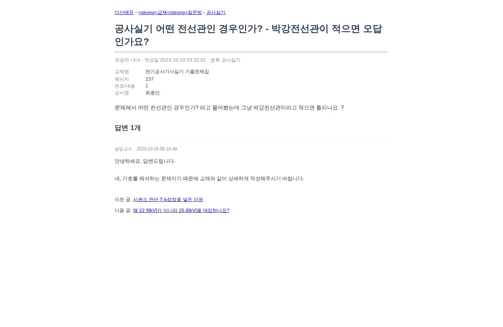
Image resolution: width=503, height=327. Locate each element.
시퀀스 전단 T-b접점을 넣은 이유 (168, 199)
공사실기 (215, 12)
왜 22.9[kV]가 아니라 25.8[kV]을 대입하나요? (181, 210)
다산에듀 (124, 12)
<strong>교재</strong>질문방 (170, 12)
